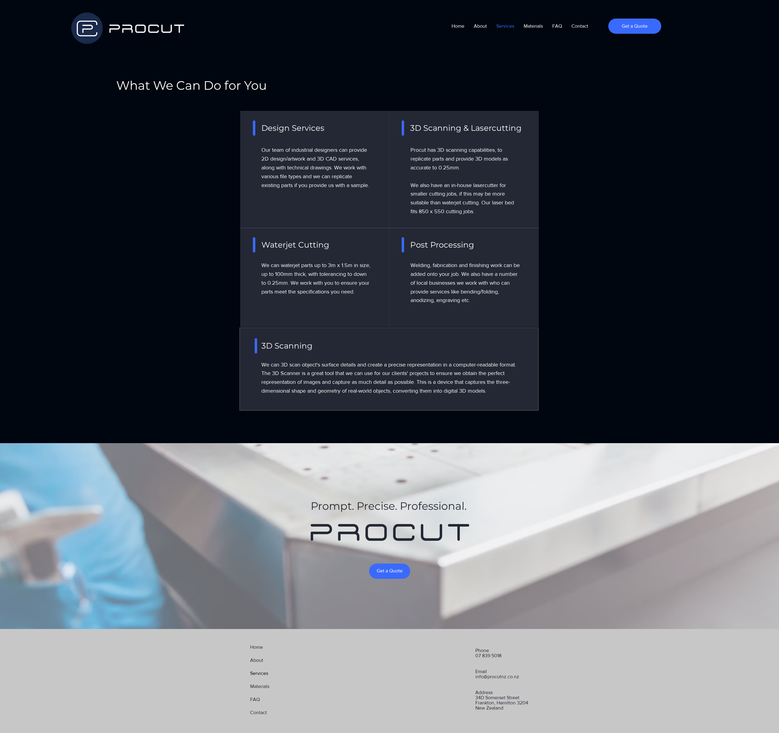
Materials (259, 686)
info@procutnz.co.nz (497, 676)
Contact (258, 712)
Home (256, 647)
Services (259, 673)
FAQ (255, 699)
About (256, 660)
